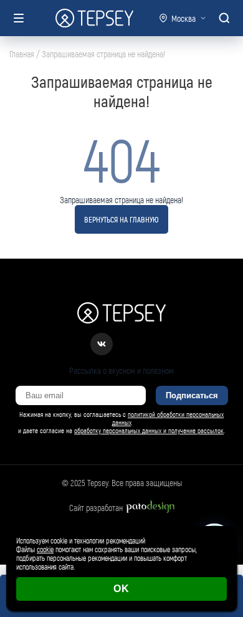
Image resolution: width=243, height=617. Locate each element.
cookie (45, 549)
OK (121, 588)
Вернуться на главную (121, 219)
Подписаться (192, 395)
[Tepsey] (94, 18)
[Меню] (18, 18)
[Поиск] (224, 18)
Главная (21, 54)
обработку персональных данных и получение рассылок (149, 430)
